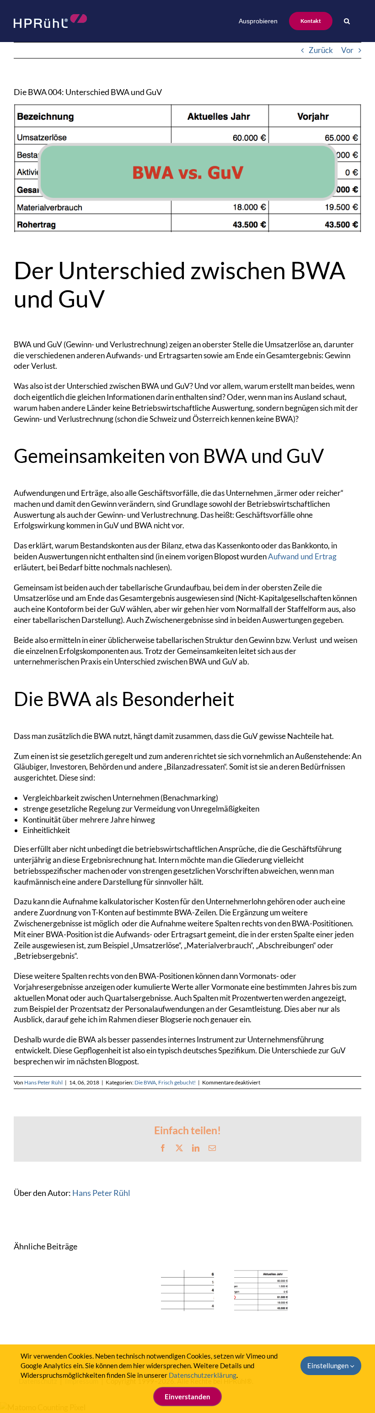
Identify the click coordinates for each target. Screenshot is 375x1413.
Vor (347, 50)
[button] (347, 21)
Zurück (321, 50)
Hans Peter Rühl (43, 1082)
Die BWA (145, 1082)
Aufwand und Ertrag (302, 556)
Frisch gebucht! (177, 1082)
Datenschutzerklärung (202, 1375)
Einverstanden (187, 1396)
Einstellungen (328, 1365)
